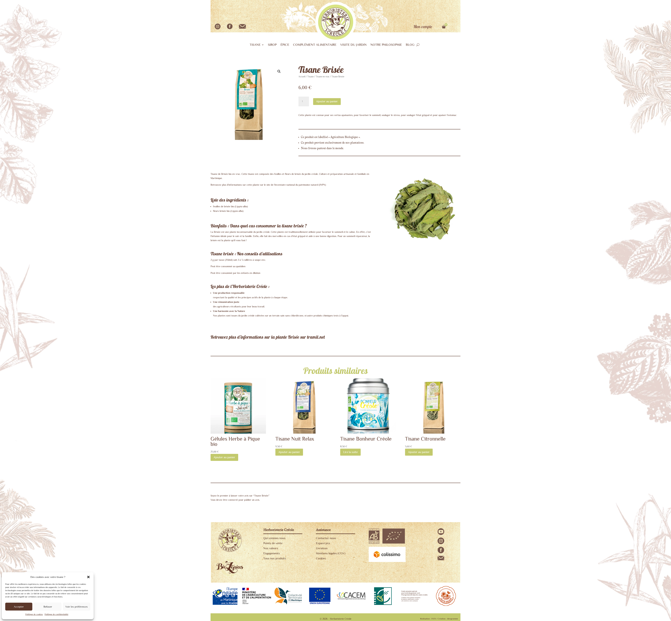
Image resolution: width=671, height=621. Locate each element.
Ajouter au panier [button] (224, 457)
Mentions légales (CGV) (330, 553)
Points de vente (272, 543)
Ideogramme (452, 619)
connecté (233, 499)
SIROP (272, 44)
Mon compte (422, 27)
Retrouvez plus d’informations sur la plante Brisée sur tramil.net (268, 337)
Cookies (321, 558)
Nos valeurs (270, 548)
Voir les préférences (76, 606)
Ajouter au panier (327, 101)
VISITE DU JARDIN (353, 44)
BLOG (410, 44)
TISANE (255, 44)
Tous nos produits (274, 558)
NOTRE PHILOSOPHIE (386, 44)
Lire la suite (350, 452)
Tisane (310, 76)
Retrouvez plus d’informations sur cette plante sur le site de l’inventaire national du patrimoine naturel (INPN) (268, 184)
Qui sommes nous (274, 538)
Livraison (321, 548)
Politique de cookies (34, 614)
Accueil (301, 76)
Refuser (48, 606)
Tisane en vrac (322, 76)
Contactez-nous (326, 538)
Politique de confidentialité (56, 614)
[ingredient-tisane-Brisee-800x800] (423, 245)
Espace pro (323, 543)
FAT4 (433, 619)
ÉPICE (284, 44)
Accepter (19, 606)
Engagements (271, 553)
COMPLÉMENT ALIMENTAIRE (314, 44)
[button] (88, 577)
